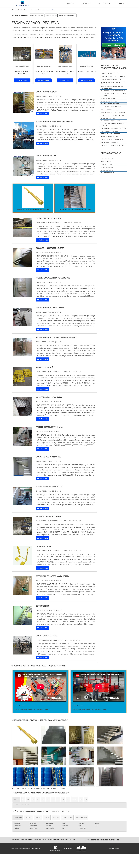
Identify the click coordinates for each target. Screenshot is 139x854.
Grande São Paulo (67, 817)
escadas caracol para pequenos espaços (112, 124)
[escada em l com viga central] (53, 756)
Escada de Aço (106, 161)
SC (48, 799)
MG (28, 799)
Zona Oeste (38, 817)
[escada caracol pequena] (33, 197)
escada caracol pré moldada (111, 106)
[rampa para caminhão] (22, 385)
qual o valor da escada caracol (112, 139)
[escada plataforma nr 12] (22, 653)
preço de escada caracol (110, 137)
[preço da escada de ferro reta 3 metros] (22, 295)
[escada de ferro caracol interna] (81, 776)
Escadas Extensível (108, 173)
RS (53, 799)
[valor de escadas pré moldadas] (22, 414)
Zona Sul (46, 817)
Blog (123, 3)
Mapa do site (114, 840)
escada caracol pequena (110, 104)
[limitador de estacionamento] (22, 236)
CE (68, 799)
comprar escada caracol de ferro (113, 76)
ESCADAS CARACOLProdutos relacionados (113, 66)
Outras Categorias (111, 153)
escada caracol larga (109, 101)
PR (43, 799)
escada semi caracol (108, 118)
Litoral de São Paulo (81, 817)
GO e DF (74, 799)
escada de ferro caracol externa (113, 112)
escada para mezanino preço (67, 15)
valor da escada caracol (109, 142)
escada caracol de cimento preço (113, 79)
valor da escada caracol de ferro (113, 145)
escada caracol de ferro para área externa (113, 94)
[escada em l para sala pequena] (110, 756)
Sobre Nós (87, 3)
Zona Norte (28, 817)
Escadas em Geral (107, 167)
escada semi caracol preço (110, 121)
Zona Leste (56, 817)
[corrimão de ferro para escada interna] (22, 593)
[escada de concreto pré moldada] (22, 265)
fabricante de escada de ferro (111, 134)
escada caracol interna (109, 98)
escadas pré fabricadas (36, 15)
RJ (23, 799)
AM (81, 799)
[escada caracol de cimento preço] (22, 325)
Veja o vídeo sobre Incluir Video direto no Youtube (32, 709)
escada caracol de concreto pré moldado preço (112, 87)
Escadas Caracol (107, 170)
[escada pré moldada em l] (110, 776)
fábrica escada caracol (109, 131)
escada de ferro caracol (110, 109)
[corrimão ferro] (22, 623)
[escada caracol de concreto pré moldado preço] (22, 355)
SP (38, 799)
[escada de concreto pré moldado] (22, 504)
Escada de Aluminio (107, 158)
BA (63, 799)
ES (33, 799)
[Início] (22, 3)
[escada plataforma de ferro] (25, 735)
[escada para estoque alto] (53, 735)
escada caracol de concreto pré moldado (112, 82)
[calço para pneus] (22, 564)
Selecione (16, 799)
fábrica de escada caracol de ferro (113, 128)
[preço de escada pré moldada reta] (81, 735)
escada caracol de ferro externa (113, 91)
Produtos (104, 3)
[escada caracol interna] (81, 756)
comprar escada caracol (110, 73)
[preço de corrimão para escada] (22, 444)
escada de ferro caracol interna (112, 115)
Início (71, 3)
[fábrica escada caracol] (25, 756)
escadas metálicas (51, 15)
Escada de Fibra (106, 164)
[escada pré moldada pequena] (22, 474)
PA (86, 799)
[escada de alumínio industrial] (22, 534)
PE (58, 799)
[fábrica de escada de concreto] (25, 776)
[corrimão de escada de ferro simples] (53, 776)
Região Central (18, 817)
